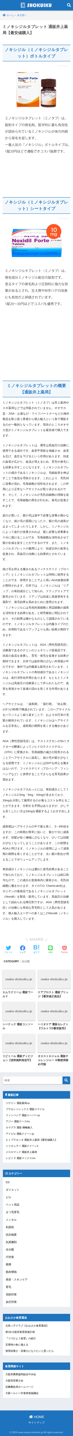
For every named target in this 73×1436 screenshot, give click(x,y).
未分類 (26, 961)
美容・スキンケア (17, 1279)
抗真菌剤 (11, 1242)
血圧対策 (11, 1301)
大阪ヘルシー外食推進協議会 (22, 1393)
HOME (38, 1417)
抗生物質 (11, 1234)
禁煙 (8, 1264)
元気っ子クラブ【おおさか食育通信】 (27, 1325)
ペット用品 (12, 1204)
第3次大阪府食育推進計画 (20, 1332)
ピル (8, 1197)
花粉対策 (11, 1294)
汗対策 (10, 1256)
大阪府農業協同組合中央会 (20, 1374)
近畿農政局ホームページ (19, 1387)
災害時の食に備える (16, 1344)
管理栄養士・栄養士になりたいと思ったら (29, 1351)
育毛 (8, 1286)
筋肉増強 (11, 1271)
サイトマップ (36, 1422)
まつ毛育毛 (12, 1212)
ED (8, 1182)
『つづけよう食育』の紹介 (20, 1338)
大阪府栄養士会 (14, 1380)
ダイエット (12, 1189)
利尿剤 (10, 1227)
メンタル (11, 1219)
